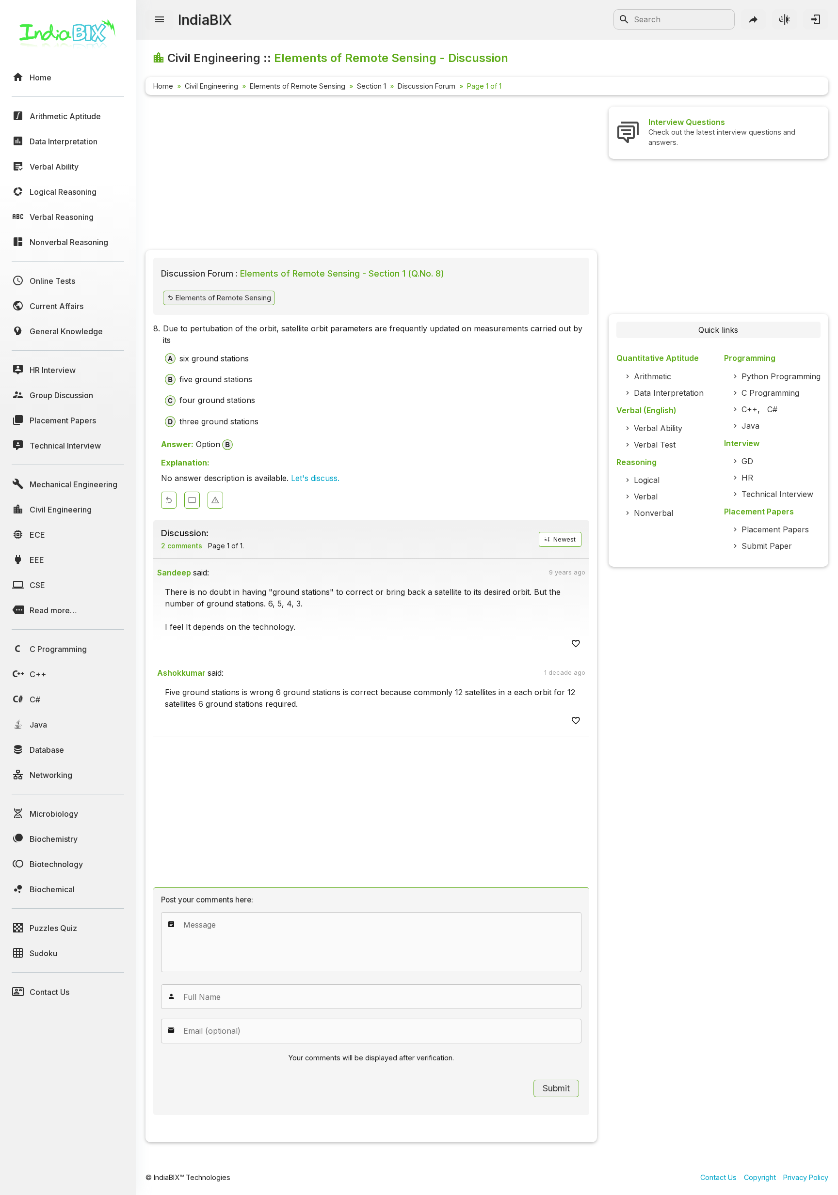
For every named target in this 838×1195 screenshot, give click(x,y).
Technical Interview (777, 494)
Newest (563, 539)
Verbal (646, 496)
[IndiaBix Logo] (67, 37)
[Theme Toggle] (784, 19)
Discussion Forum (426, 86)
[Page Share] (753, 19)
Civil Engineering (211, 86)
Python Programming (781, 376)
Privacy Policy (805, 1177)
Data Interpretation (669, 393)
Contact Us (718, 1177)
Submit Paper (766, 546)
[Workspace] (192, 500)
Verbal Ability (658, 428)
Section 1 (371, 86)
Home (163, 86)
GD (747, 461)
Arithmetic (652, 376)
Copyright (760, 1177)
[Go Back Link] (169, 500)
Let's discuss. (315, 478)
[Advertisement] (371, 174)
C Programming (770, 393)
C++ (749, 409)
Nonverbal (653, 513)
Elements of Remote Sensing (297, 86)
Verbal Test (655, 445)
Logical (647, 480)
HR (747, 477)
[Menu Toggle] (159, 20)
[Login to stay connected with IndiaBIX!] (815, 19)
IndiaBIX (205, 19)
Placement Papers (775, 529)
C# (772, 409)
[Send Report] (215, 500)
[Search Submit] (624, 19)
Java (750, 426)
